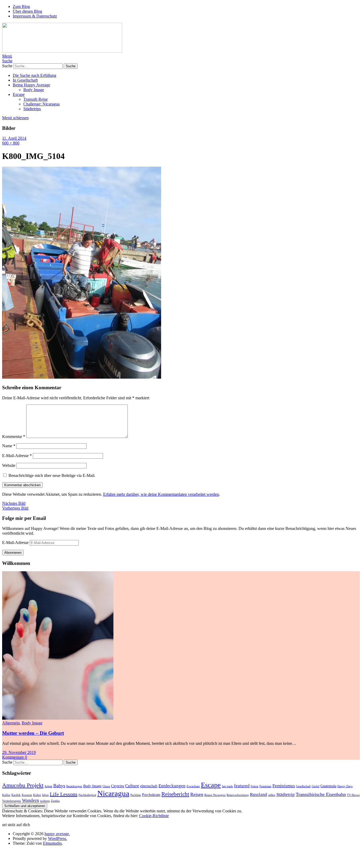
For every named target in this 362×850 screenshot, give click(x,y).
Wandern (30, 800)
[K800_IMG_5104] (81, 377)
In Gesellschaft (25, 80)
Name (8, 446)
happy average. (57, 833)
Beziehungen (74, 786)
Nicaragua (113, 793)
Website (8, 465)
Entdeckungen (172, 785)
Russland (258, 794)
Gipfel (315, 786)
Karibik (16, 795)
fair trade (227, 786)
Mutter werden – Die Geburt (33, 733)
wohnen (45, 800)
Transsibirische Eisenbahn (321, 794)
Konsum (27, 795)
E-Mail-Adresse (17, 455)
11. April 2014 (14, 138)
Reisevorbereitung (238, 795)
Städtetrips (32, 109)
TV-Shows (353, 795)
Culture (132, 785)
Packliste (135, 795)
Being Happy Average (31, 85)
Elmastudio (52, 843)
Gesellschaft (303, 786)
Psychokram (151, 795)
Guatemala (328, 786)
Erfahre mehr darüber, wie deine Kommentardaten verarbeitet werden (161, 494)
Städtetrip (285, 794)
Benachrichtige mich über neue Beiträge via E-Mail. (51, 475)
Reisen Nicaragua (215, 795)
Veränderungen (11, 800)
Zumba (55, 800)
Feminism (265, 786)
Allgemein (11, 723)
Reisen (196, 794)
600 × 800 (10, 143)
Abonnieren (12, 553)
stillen (271, 795)
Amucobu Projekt (22, 785)
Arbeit (48, 786)
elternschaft (148, 786)
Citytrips (117, 786)
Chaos (106, 786)
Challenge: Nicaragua (41, 104)
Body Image (33, 89)
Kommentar (13, 436)
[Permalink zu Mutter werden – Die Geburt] (57, 718)
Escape (19, 94)
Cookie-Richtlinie (154, 815)
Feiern (254, 786)
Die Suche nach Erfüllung (34, 75)
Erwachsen (193, 786)
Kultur (37, 795)
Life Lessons (63, 794)
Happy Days (344, 786)
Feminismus (283, 785)
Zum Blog (21, 6)
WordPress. (57, 838)
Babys (59, 785)
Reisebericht (175, 794)
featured (242, 785)
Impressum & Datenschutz (35, 16)
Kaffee (6, 795)
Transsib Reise (35, 99)
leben (45, 795)
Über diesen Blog (27, 11)
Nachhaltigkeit (87, 795)
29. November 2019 (19, 752)
